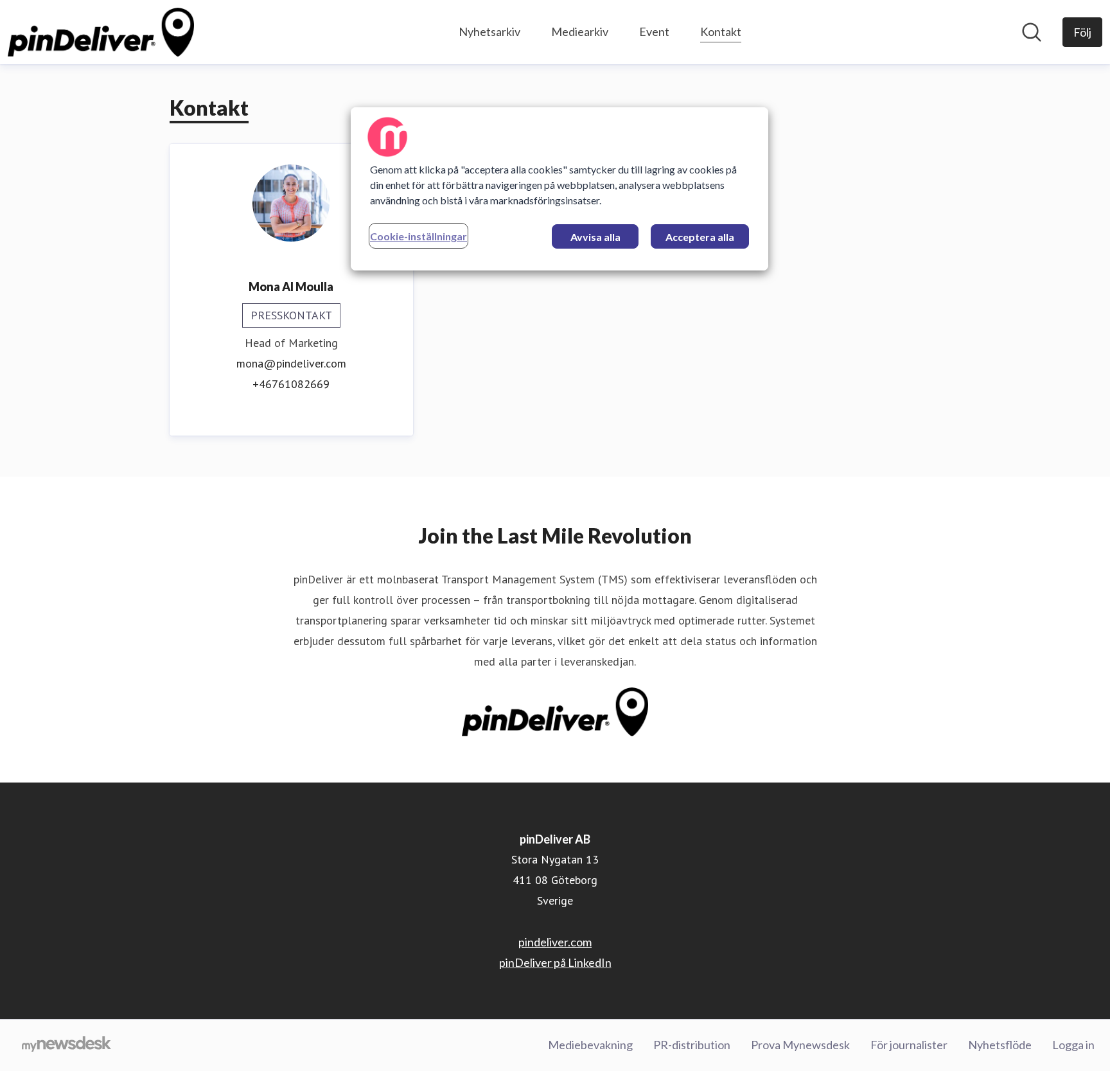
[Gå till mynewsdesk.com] (66, 1045)
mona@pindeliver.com (291, 363)
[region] (559, 188)
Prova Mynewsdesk (800, 1045)
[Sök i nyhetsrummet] (1031, 32)
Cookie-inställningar (418, 236)
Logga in (1073, 1045)
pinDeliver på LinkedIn (555, 962)
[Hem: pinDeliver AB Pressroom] (101, 32)
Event (654, 31)
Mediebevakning (590, 1045)
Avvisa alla (595, 237)
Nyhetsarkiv (489, 31)
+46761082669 (291, 383)
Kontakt (720, 31)
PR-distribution (691, 1045)
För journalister (908, 1045)
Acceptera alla (699, 237)
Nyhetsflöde (1000, 1045)
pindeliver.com (555, 942)
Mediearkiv (579, 31)
